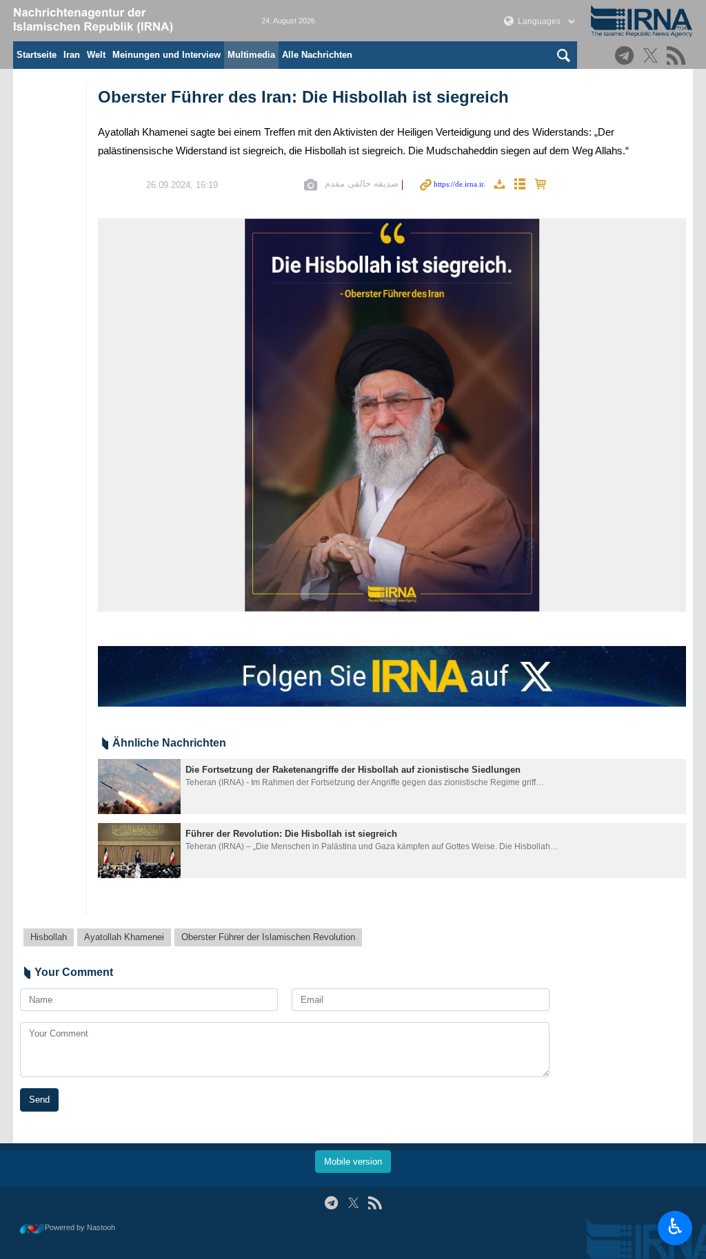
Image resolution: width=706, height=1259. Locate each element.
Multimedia (251, 55)
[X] (652, 56)
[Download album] (499, 185)
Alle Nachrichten (317, 55)
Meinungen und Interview (166, 55)
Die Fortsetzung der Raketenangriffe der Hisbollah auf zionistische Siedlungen (353, 769)
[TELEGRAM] (626, 56)
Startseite (37, 55)
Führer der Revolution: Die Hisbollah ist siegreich (291, 834)
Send (39, 1099)
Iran (71, 55)
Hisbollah (48, 937)
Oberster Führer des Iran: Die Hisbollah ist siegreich (303, 96)
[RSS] (678, 56)
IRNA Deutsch (123, 20)
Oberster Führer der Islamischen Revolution (268, 937)
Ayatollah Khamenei (124, 937)
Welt (96, 55)
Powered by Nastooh (80, 1227)
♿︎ (675, 1226)
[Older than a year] (139, 786)
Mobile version (353, 1161)
